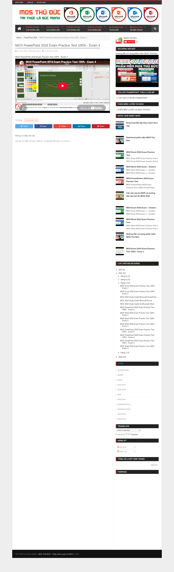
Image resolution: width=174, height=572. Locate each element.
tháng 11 (124, 276)
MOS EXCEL (53, 28)
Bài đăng (122, 447)
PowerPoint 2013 (124, 404)
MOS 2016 (121, 399)
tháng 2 (124, 283)
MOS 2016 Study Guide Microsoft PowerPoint (138, 297)
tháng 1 (124, 353)
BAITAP (120, 375)
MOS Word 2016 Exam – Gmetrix (141, 167)
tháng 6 (124, 280)
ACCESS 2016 (123, 370)
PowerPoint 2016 (30, 38)
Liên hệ (30, 2)
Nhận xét (123, 452)
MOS (119, 395)
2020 (121, 357)
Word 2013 (122, 414)
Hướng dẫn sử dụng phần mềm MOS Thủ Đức (137, 53)
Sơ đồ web (41, 2)
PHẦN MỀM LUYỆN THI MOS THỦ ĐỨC (134, 110)
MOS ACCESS (95, 28)
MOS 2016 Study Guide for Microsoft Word (137, 304)
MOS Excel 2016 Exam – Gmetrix (141, 208)
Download (116, 28)
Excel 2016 (122, 390)
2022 (121, 270)
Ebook (120, 380)
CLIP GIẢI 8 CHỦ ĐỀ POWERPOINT (132, 98)
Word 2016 (122, 419)
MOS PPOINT (74, 28)
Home (19, 38)
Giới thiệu (19, 2)
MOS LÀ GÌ (136, 28)
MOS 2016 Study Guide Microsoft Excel (136, 301)
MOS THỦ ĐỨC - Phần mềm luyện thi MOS (55, 554)
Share (44, 126)
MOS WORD (32, 28)
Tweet (25, 126)
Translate (134, 434)
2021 (121, 273)
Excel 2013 (122, 385)
